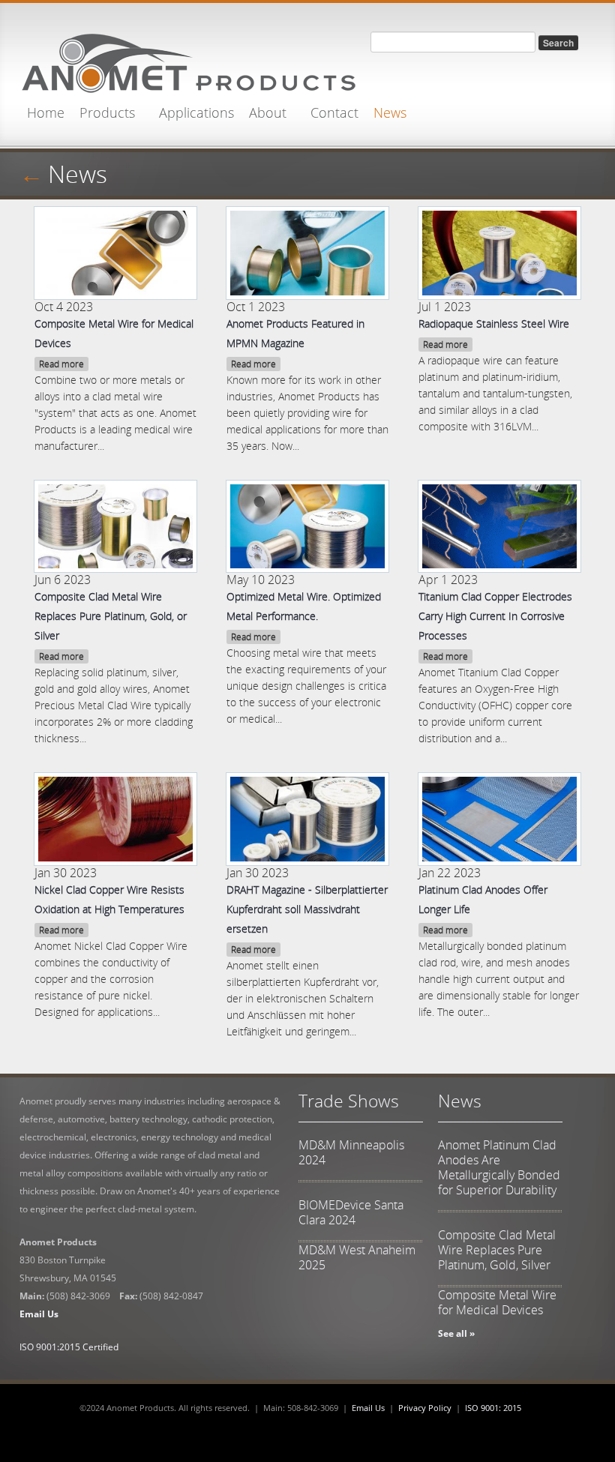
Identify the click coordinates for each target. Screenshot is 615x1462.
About (267, 112)
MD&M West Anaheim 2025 (357, 1257)
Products (107, 112)
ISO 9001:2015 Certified (69, 1347)
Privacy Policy (425, 1407)
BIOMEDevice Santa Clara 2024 (351, 1212)
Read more (61, 364)
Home (45, 112)
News (390, 112)
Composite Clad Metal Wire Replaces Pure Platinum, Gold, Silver (497, 1250)
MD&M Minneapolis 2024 (351, 1152)
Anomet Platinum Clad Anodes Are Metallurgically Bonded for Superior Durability (499, 1167)
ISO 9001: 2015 (493, 1407)
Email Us (368, 1407)
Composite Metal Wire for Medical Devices (497, 1302)
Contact (334, 112)
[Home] (188, 59)
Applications (196, 112)
